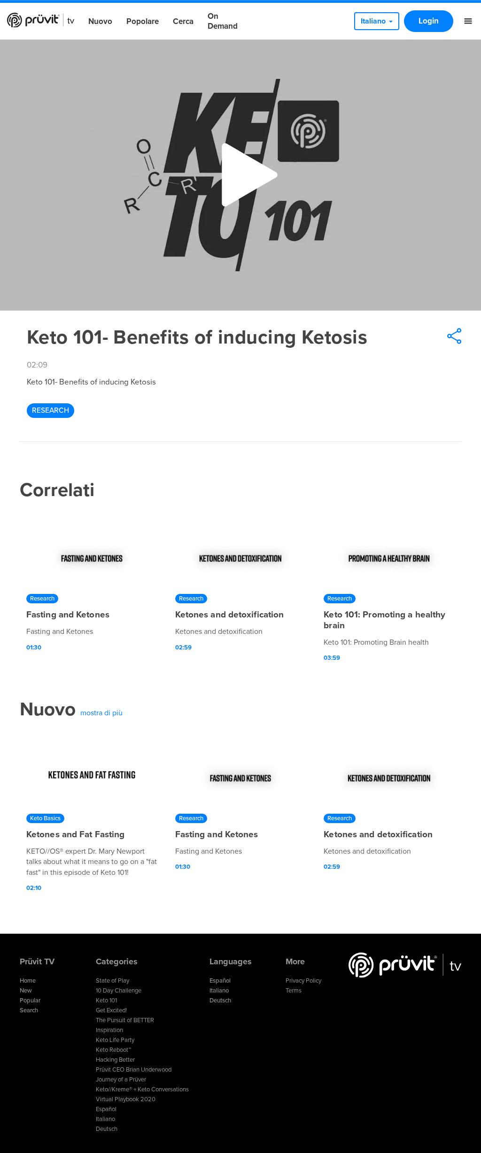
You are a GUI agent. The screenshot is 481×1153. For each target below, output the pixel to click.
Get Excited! (111, 1010)
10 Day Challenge (118, 990)
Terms (294, 990)
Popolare (142, 21)
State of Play (112, 981)
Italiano (105, 1119)
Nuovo (100, 21)
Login (429, 21)
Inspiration (109, 1030)
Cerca (183, 21)
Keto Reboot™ (113, 1050)
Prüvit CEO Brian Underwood (133, 1069)
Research (50, 410)
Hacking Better (115, 1060)
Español (106, 1109)
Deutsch (106, 1129)
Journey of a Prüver (121, 1079)
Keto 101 (106, 1000)
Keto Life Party (115, 1040)
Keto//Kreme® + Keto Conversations (142, 1089)
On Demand (223, 21)
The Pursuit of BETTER (125, 1020)
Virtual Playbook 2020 (125, 1099)
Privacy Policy (303, 981)
